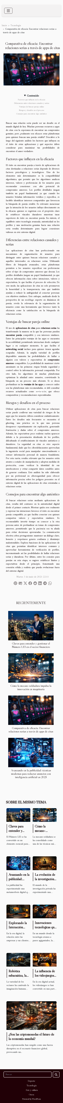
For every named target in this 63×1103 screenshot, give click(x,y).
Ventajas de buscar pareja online (31, 107)
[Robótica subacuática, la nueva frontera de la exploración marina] (18, 960)
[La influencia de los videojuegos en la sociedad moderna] (45, 960)
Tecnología (16, 25)
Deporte (31, 1080)
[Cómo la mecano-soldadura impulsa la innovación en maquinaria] (31, 668)
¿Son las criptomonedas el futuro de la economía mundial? (31, 1036)
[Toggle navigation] (8, 11)
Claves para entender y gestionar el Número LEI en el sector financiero (31, 645)
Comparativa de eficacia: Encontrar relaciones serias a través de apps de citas (31, 729)
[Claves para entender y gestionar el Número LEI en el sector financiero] (31, 625)
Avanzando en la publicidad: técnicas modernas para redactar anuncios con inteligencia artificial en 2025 (31, 774)
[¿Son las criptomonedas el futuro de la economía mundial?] (31, 1015)
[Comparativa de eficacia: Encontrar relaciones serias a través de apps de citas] (31, 710)
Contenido (33, 96)
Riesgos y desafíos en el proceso (31, 110)
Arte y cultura (31, 1089)
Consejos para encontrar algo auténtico (31, 114)
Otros (31, 1094)
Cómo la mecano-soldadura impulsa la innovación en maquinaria (30, 687)
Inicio (4, 25)
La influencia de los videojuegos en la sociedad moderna (45, 977)
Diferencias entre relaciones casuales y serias (31, 103)
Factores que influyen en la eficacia (31, 99)
